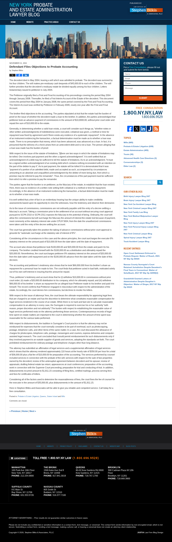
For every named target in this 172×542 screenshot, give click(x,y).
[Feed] (156, 129)
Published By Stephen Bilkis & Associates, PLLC (146, 9)
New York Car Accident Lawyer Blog (140, 204)
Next (33, 411)
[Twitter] (136, 129)
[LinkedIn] (143, 129)
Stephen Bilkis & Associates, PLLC (39, 532)
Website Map (115, 446)
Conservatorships (133, 162)
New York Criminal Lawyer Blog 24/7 (140, 208)
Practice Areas (51, 22)
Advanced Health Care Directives (140, 158)
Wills (63, 396)
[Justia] (149, 129)
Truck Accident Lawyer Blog (136, 241)
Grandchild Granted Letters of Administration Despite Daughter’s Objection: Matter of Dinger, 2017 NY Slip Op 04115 (142, 283)
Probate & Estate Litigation (28, 396)
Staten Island (52, 396)
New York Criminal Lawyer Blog (138, 234)
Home (13, 22)
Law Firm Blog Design (150, 532)
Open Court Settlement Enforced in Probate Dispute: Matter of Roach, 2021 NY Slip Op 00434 (142, 256)
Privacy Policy (66, 446)
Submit (143, 98)
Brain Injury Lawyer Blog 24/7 (137, 200)
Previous (14, 411)
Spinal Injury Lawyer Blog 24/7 (137, 237)
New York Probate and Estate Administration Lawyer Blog (40, 9)
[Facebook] (130, 129)
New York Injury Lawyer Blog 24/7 (139, 223)
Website (29, 22)
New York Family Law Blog (136, 212)
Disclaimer (82, 446)
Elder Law (130, 166)
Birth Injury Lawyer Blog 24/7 (137, 196)
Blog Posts (131, 446)
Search (160, 182)
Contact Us (74, 22)
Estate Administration (136, 150)
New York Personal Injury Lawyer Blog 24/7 (141, 228)
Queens (43, 396)
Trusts (128, 154)
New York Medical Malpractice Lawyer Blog (141, 217)
